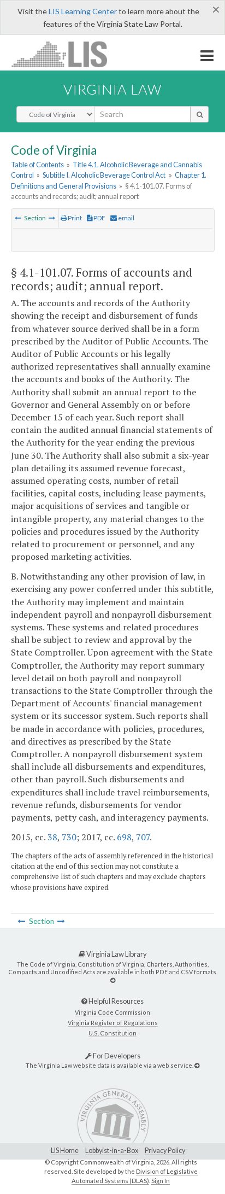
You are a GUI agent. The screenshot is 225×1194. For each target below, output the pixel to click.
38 (52, 837)
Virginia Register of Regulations (113, 1022)
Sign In (160, 1180)
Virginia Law (112, 89)
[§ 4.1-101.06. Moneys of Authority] (18, 218)
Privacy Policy (165, 1150)
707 (143, 837)
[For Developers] (196, 1065)
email (125, 218)
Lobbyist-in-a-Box (111, 1150)
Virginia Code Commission (112, 1012)
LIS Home (65, 1150)
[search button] (200, 114)
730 (69, 837)
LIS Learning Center (83, 11)
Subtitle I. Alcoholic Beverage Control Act (104, 175)
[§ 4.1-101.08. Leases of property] (52, 218)
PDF (98, 218)
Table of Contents (37, 164)
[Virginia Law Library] (112, 980)
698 (124, 837)
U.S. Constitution (112, 1033)
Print (74, 218)
